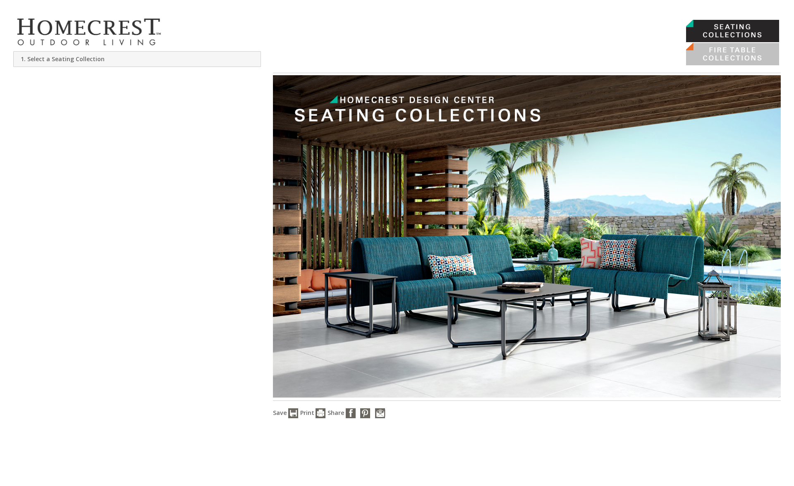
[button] (293, 413)
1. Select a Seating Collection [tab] (63, 59)
